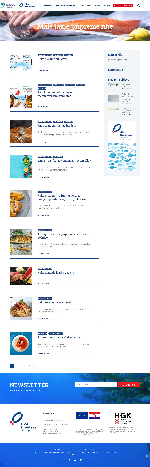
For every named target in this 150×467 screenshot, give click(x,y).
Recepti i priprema (66, 5)
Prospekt (91, 450)
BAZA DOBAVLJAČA (123, 5)
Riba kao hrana (58, 55)
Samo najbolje (81, 85)
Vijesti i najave (103, 5)
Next (34, 366)
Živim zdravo (68, 55)
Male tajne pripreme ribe (45, 55)
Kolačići (75, 455)
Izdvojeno (85, 5)
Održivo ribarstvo (59, 85)
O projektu (48, 5)
